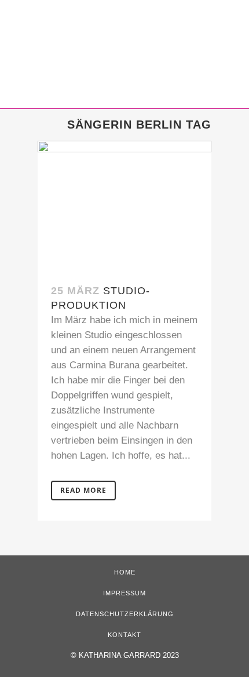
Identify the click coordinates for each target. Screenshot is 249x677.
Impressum (124, 593)
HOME (125, 572)
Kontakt (124, 634)
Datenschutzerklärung (125, 613)
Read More (83, 490)
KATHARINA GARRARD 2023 (129, 655)
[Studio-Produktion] (124, 206)
